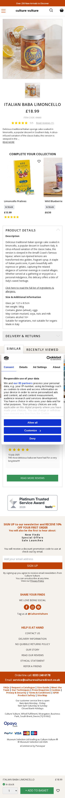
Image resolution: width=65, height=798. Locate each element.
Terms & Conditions (39, 692)
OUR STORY (32, 649)
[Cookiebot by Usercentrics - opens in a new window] (46, 358)
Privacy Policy (37, 580)
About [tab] (56, 366)
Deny (33, 438)
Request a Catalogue (23, 687)
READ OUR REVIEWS (33, 655)
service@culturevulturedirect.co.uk (36, 680)
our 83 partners (23, 383)
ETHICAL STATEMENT (32, 660)
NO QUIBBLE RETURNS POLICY (32, 644)
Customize (30, 430)
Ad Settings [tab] (40, 366)
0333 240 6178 (41, 675)
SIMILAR (14, 349)
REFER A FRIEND (32, 666)
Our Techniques (21, 689)
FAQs (6, 687)
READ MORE (8, 142)
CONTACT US (32, 633)
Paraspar (40, 745)
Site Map (42, 695)
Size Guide (43, 687)
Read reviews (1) (45, 123)
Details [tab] (23, 366)
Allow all (33, 422)
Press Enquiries (40, 689)
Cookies (55, 689)
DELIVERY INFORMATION (32, 638)
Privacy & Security (16, 692)
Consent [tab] (9, 366)
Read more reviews (32, 478)
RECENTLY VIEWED (42, 350)
